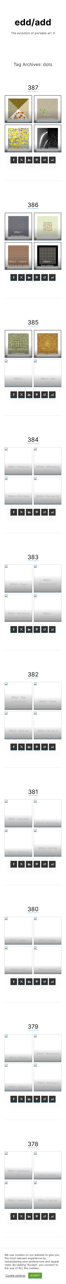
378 (33, 1144)
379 (33, 1026)
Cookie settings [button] (15, 1275)
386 (32, 204)
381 (33, 791)
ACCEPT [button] (35, 1275)
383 (32, 557)
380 (32, 909)
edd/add (33, 22)
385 (33, 322)
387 (33, 87)
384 (33, 439)
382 (33, 674)
